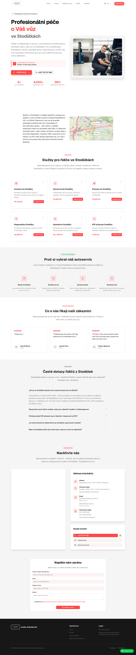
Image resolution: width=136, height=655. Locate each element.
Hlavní (48, 3)
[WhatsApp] (120, 535)
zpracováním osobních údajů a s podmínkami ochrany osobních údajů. (64, 602)
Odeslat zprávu (69, 607)
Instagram (121, 648)
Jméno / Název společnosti (40, 571)
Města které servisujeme (76, 638)
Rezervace (119, 3)
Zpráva (34, 592)
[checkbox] (33, 601)
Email (34, 578)
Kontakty (86, 3)
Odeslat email (82, 540)
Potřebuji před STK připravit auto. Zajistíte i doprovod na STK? (53, 416)
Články (78, 3)
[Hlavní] (17, 3)
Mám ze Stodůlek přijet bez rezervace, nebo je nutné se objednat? (55, 429)
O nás (71, 629)
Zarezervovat (39, 201)
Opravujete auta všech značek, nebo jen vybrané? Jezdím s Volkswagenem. (59, 409)
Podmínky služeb (104, 629)
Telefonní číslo (36, 585)
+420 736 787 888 (45, 72)
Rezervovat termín (83, 545)
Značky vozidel (74, 635)
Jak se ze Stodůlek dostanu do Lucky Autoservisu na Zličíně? (53, 390)
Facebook (112, 648)
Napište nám (128, 651)
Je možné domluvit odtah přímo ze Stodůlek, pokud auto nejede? (55, 423)
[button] (92, 133)
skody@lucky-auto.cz (86, 504)
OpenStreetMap (102, 139)
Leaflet (94, 139)
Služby (56, 3)
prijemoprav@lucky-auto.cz (88, 498)
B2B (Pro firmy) (67, 3)
